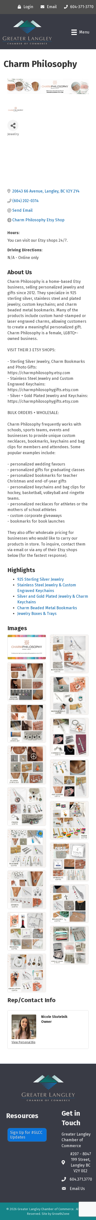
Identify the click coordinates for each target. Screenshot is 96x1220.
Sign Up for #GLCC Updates (26, 1135)
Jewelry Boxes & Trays (37, 613)
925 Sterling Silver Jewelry (40, 579)
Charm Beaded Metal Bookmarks (47, 608)
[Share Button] (12, 125)
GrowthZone (60, 1214)
